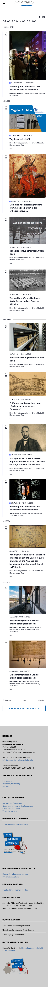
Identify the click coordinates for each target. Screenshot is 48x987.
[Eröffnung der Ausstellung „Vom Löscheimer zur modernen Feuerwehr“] (27, 384)
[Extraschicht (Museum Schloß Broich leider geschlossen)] (27, 600)
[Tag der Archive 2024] (27, 118)
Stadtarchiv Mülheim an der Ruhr (15, 890)
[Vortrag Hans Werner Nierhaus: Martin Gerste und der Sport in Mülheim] (27, 280)
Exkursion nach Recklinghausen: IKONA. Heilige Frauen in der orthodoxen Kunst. (25, 207)
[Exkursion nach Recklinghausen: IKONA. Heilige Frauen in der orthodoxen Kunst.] (27, 176)
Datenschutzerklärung (11, 784)
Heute (24, 700)
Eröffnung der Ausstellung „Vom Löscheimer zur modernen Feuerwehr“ (25, 406)
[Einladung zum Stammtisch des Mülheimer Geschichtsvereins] (27, 55)
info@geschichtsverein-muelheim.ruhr (17, 760)
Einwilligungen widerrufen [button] (13, 935)
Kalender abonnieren (22, 708)
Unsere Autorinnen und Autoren (15, 874)
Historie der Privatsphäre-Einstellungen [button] (18, 930)
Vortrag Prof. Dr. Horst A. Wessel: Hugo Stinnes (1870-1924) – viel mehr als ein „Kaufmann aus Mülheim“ (27, 461)
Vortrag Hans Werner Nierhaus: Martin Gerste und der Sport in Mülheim (24, 301)
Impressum (7, 781)
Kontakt (5, 786)
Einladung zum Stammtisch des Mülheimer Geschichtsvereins (24, 88)
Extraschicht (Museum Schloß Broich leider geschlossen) (24, 622)
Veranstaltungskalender (12, 811)
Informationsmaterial (10, 877)
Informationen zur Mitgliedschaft (15, 824)
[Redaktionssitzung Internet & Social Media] (27, 230)
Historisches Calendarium (12, 803)
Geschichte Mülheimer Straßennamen (17, 806)
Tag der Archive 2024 (19, 139)
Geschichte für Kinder (11, 809)
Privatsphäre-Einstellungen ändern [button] (16, 925)
